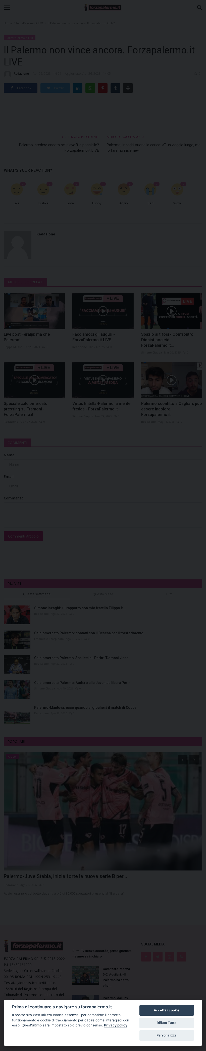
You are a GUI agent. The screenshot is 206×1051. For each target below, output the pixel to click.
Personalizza (167, 1035)
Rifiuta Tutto (166, 1023)
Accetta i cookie (166, 1010)
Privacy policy (115, 1025)
